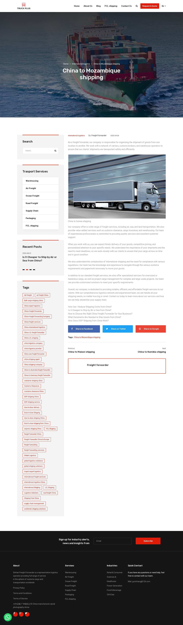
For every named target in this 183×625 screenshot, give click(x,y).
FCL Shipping (50, 429)
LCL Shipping (49, 487)
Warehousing (32, 181)
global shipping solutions (33, 466)
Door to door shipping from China (36, 423)
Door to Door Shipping (32, 413)
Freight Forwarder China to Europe (36, 439)
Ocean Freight (32, 196)
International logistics (81, 64)
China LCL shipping (31, 338)
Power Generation (114, 586)
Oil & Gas (110, 594)
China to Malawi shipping (81, 352)
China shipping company (33, 365)
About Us (88, 6)
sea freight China (49, 493)
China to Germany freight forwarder (37, 375)
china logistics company (33, 343)
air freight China (42, 295)
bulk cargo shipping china (33, 300)
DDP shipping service (32, 402)
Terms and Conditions (22, 593)
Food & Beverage (114, 590)
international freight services (35, 477)
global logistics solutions (33, 461)
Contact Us (126, 6)
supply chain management (34, 504)
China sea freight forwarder (34, 354)
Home (77, 6)
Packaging (31, 218)
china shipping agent (32, 359)
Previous (71, 348)
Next (164, 348)
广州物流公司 (26, 604)
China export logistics (32, 306)
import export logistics (32, 471)
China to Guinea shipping (79, 221)
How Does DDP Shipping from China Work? (88, 320)
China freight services (32, 322)
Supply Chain (32, 211)
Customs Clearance (31, 386)
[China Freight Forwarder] (23, 6)
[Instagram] (21, 614)
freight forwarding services (34, 450)
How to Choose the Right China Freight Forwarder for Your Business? (100, 313)
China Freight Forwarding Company (37, 317)
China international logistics (34, 327)
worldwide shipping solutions (35, 509)
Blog (98, 6)
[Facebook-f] (15, 614)
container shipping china (33, 381)
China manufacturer (41, 604)
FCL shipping (111, 6)
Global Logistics (30, 455)
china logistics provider (33, 349)
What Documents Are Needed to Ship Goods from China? (94, 317)
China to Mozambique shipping (87, 337)
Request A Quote (149, 6)
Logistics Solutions (31, 493)
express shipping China (32, 429)
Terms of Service (20, 598)
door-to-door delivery (31, 407)
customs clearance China (34, 391)
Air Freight (31, 188)
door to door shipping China (34, 418)
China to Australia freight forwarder (37, 370)
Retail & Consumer (115, 572)
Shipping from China (31, 498)
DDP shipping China (31, 397)
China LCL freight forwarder (34, 333)
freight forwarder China (32, 434)
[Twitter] (27, 614)
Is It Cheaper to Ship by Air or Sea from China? (89, 310)
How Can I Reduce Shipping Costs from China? (90, 306)
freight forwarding (30, 445)
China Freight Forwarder (33, 311)
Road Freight (32, 203)
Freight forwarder (99, 135)
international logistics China (34, 482)
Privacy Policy (19, 588)
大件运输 (17, 604)
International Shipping (32, 487)
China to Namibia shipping (152, 352)
